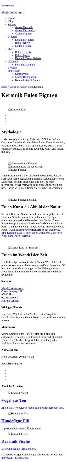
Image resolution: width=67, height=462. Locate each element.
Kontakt (12, 67)
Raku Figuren (22, 42)
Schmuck (13, 61)
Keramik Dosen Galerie (28, 58)
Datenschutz (22, 73)
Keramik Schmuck (25, 64)
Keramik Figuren (24, 39)
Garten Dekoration (25, 30)
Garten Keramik (24, 27)
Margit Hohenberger (26, 76)
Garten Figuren (23, 33)
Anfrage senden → (11, 300)
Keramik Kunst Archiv (27, 80)
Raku (11, 49)
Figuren (12, 36)
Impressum (14, 70)
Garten (12, 24)
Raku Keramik (23, 52)
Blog (11, 21)
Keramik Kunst (7, 5)
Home (11, 18)
